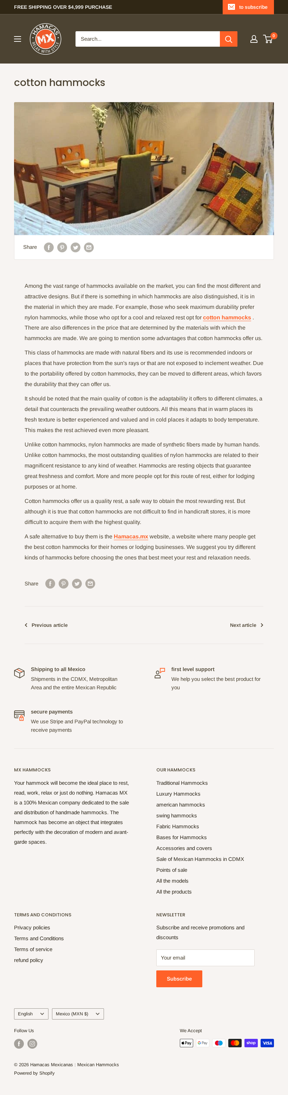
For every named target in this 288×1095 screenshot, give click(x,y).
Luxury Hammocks (178, 794)
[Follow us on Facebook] (19, 1044)
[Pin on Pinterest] (62, 247)
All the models (172, 881)
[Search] (228, 39)
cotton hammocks (227, 317)
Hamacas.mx (131, 536)
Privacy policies (32, 927)
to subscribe (253, 7)
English (25, 1013)
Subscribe (179, 979)
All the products (174, 892)
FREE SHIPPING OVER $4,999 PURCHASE (63, 7)
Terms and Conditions (39, 938)
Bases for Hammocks (181, 837)
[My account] (253, 39)
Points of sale (171, 870)
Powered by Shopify (34, 1073)
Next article (243, 625)
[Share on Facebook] (49, 247)
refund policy (28, 960)
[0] (268, 39)
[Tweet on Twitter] (75, 247)
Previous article (50, 625)
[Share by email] (89, 247)
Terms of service (33, 949)
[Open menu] (17, 39)
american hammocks (180, 805)
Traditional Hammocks (182, 783)
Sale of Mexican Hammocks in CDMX (200, 859)
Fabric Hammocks (177, 826)
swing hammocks (176, 815)
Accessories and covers (184, 848)
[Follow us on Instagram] (32, 1044)
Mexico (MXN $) (72, 1013)
